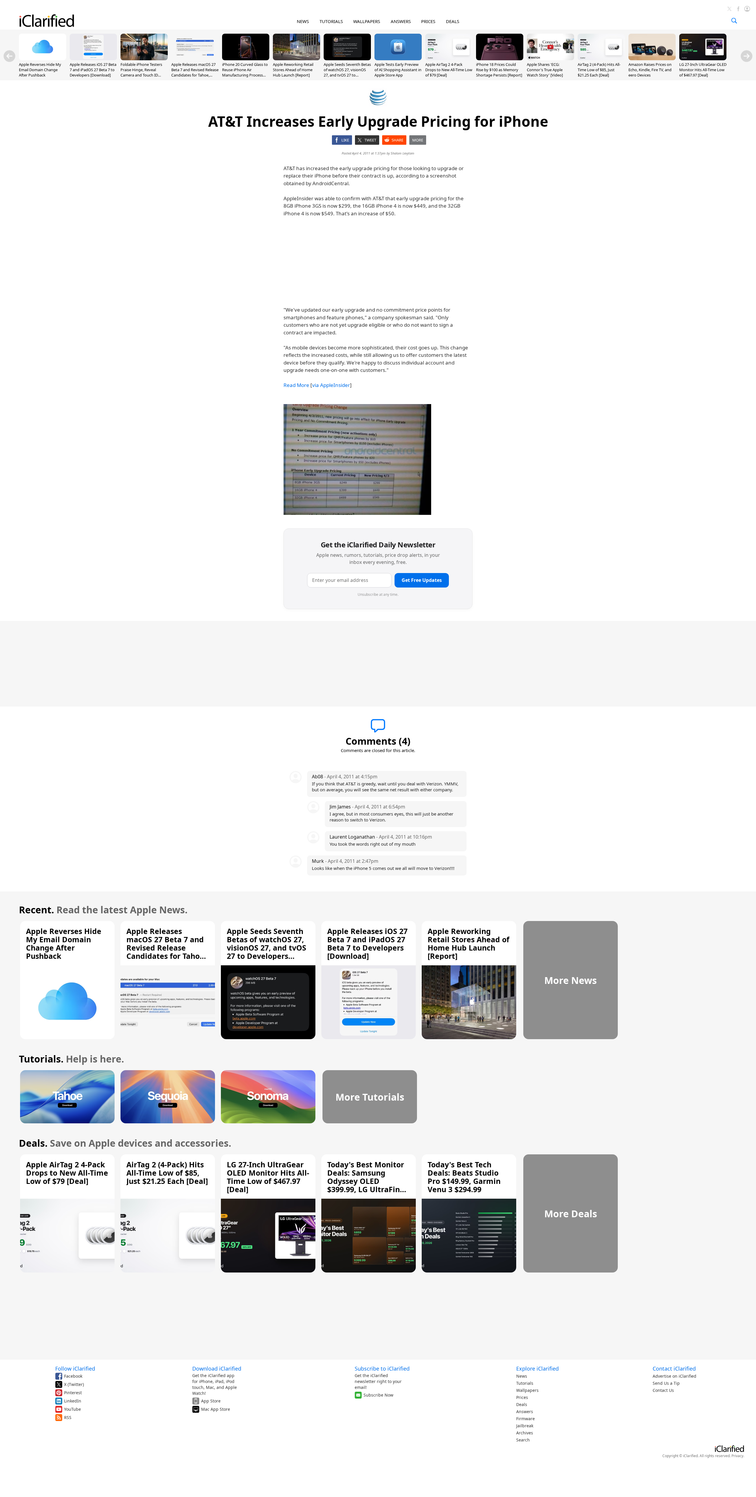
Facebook (73, 1376)
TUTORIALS (331, 21)
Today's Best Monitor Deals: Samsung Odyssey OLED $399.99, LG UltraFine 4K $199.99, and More (366, 1181)
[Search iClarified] (734, 21)
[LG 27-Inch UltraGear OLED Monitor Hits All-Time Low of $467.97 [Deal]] (702, 58)
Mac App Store (215, 1409)
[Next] (746, 56)
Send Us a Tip (666, 1383)
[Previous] (9, 56)
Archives (524, 1433)
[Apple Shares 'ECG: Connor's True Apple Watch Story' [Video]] (550, 58)
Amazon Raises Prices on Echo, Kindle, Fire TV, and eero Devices (650, 70)
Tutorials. (41, 1058)
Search (523, 1440)
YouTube (72, 1409)
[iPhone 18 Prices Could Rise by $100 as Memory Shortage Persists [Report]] (499, 58)
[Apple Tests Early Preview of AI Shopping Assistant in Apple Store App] (398, 58)
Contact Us (663, 1390)
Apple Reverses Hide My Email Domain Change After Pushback (40, 70)
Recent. (36, 909)
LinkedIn (72, 1401)
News (521, 1376)
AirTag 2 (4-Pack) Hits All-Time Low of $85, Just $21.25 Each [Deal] (599, 70)
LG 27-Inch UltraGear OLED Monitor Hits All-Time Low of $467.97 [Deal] (702, 70)
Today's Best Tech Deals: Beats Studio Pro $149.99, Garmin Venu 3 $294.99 (464, 1176)
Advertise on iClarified (674, 1376)
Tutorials (524, 1383)
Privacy (737, 1455)
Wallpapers (527, 1390)
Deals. (33, 1143)
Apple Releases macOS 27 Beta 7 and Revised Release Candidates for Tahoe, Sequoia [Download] (195, 72)
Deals (521, 1404)
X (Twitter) (74, 1384)
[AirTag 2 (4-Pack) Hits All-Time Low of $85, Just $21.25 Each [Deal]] (601, 58)
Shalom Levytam (402, 153)
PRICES (428, 21)
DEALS (452, 21)
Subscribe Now (378, 1395)
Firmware (525, 1418)
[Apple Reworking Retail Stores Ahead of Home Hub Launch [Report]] (296, 58)
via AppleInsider (331, 385)
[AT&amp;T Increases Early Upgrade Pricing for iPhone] (357, 459)
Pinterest (73, 1392)
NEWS (303, 21)
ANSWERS (401, 21)
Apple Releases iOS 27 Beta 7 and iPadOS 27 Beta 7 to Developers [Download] (93, 70)
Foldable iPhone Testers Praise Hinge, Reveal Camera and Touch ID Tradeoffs (141, 72)
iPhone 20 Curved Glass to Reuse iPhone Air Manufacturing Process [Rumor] (245, 72)
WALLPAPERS (366, 21)
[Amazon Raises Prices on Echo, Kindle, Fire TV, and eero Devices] (652, 58)
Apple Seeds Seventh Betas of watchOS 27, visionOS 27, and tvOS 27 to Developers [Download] (347, 72)
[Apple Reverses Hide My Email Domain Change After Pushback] (42, 58)
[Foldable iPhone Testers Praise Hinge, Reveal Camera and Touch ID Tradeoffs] (144, 58)
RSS (67, 1417)
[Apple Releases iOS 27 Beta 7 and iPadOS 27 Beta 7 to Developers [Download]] (93, 58)
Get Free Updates (422, 580)
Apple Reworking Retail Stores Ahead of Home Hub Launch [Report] (293, 70)
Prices (522, 1397)
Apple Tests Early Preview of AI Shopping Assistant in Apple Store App (397, 70)
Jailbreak (524, 1425)
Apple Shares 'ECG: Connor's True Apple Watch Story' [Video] (545, 70)
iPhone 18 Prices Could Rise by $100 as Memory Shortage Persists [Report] (499, 70)
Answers (524, 1411)
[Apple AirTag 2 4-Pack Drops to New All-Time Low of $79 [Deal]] (448, 58)
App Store (211, 1401)
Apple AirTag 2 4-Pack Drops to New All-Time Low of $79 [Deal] (448, 70)
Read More (296, 385)
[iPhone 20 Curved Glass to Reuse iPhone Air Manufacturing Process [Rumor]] (245, 58)
